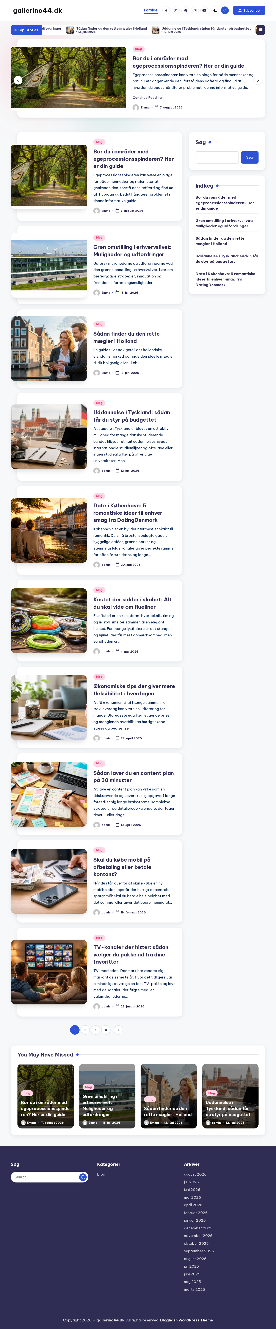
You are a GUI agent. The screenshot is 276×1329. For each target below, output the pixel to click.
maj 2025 (192, 1281)
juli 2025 (191, 1266)
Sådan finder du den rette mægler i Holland (49, 28)
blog (138, 49)
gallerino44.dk (37, 10)
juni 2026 (192, 1189)
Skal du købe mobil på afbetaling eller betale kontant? (122, 866)
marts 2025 (194, 1289)
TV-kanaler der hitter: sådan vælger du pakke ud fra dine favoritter (130, 954)
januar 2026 (195, 1220)
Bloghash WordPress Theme (186, 1320)
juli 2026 (191, 1182)
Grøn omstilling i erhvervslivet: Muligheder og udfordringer (224, 223)
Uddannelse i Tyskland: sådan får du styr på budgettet (144, 28)
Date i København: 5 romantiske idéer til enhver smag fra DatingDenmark (127, 512)
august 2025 (195, 1258)
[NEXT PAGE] (118, 1030)
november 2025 (198, 1235)
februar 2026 (196, 1212)
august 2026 (195, 1174)
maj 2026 (192, 1197)
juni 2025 (192, 1274)
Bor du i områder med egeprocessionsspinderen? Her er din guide (133, 158)
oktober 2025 (196, 1243)
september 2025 (199, 1251)
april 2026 (193, 1205)
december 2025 (198, 1228)
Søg (201, 142)
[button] (249, 10)
